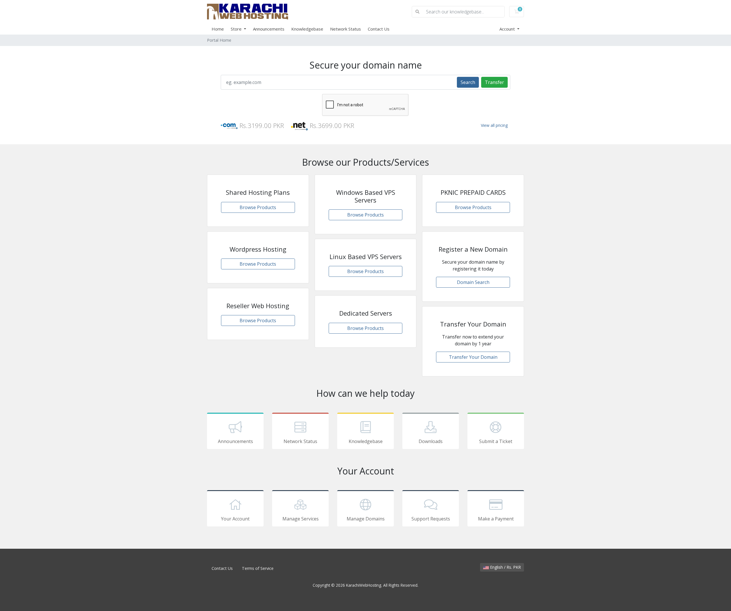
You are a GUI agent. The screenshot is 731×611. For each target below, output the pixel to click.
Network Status (345, 29)
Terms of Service (258, 568)
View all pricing (494, 125)
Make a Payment (496, 519)
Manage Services (300, 519)
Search (468, 82)
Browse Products (258, 207)
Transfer (494, 82)
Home (218, 29)
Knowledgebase (307, 29)
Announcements (268, 29)
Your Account (235, 519)
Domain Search (473, 282)
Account (507, 29)
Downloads (431, 441)
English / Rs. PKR (505, 567)
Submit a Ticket (495, 441)
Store (237, 29)
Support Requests (430, 519)
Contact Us (378, 29)
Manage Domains (366, 519)
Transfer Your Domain (473, 357)
